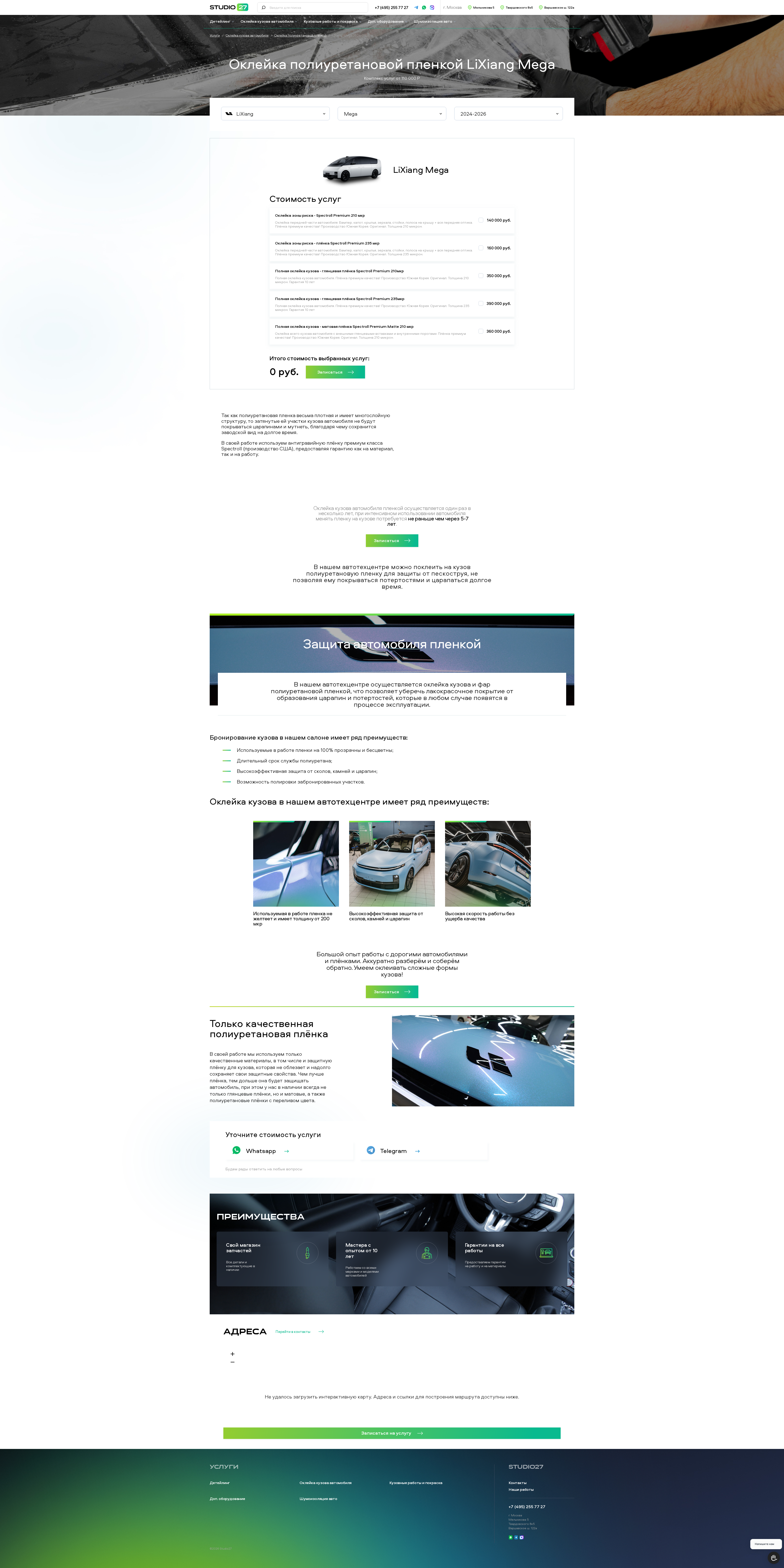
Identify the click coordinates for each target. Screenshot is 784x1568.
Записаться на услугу (386, 1433)
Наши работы (521, 1489)
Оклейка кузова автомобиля (267, 21)
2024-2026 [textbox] (473, 113)
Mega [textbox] (350, 113)
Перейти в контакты (292, 1332)
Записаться (330, 372)
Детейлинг (220, 21)
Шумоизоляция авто (433, 21)
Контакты (517, 1483)
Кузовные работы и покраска (331, 21)
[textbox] (275, 114)
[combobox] (275, 113)
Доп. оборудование (386, 21)
